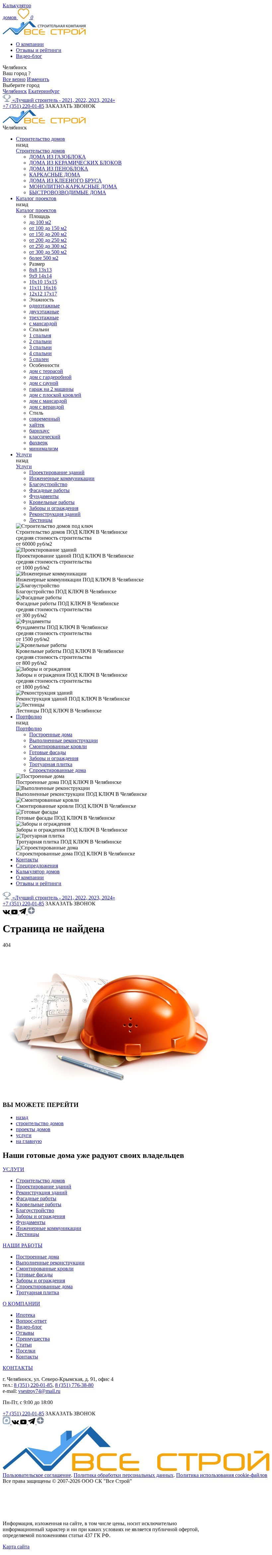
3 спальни (40, 347)
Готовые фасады (47, 752)
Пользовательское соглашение (37, 1475)
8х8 (33, 270)
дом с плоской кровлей (55, 395)
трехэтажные (44, 317)
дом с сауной (43, 383)
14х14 (45, 276)
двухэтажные (44, 311)
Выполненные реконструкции (63, 740)
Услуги (24, 454)
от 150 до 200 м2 (48, 234)
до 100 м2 (40, 222)
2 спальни (40, 341)
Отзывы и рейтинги (38, 50)
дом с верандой (46, 407)
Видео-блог (29, 56)
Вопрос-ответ (31, 1321)
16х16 (49, 288)
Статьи (24, 1345)
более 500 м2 (43, 258)
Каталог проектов (36, 198)
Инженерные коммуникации (62, 478)
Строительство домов (40, 139)
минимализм (43, 448)
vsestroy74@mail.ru (39, 1391)
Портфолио (29, 716)
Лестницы (40, 520)
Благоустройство (48, 484)
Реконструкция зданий (55, 514)
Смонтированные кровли (58, 746)
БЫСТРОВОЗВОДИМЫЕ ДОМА (67, 192)
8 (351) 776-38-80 (74, 1385)
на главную (29, 1141)
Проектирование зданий (57, 472)
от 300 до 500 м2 (48, 252)
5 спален (39, 359)
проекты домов (33, 1129)
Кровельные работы (52, 502)
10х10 (36, 282)
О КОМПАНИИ (21, 1303)
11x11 (36, 288)
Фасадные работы (49, 490)
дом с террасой (46, 371)
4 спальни (40, 353)
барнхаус (39, 431)
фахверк (38, 442)
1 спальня (40, 335)
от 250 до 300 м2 (48, 246)
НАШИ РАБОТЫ (22, 1245)
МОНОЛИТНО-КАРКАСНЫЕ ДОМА (73, 186)
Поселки (25, 1350)
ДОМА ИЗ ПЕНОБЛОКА (58, 168)
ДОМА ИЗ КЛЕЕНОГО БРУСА (65, 180)
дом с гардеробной (50, 377)
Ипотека (25, 1315)
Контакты (27, 859)
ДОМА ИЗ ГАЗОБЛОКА (57, 157)
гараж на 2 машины (51, 389)
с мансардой (43, 323)
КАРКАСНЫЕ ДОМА (54, 174)
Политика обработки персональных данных (123, 1475)
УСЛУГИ (13, 1169)
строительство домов (40, 1123)
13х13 (45, 270)
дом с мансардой (48, 401)
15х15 (50, 282)
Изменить (38, 79)
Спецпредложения (37, 865)
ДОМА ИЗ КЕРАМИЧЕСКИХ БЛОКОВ (75, 162)
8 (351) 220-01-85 (33, 1385)
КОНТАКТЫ (18, 1368)
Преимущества (33, 1339)
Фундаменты (44, 496)
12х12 (36, 294)
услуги (24, 1135)
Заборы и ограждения (53, 508)
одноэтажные (44, 305)
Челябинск (15, 91)
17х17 (50, 294)
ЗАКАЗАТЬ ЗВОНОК (70, 106)
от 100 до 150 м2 (48, 228)
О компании (30, 44)
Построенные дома (50, 734)
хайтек (36, 425)
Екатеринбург (44, 91)
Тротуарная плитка (50, 764)
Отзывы (25, 1333)
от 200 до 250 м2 (48, 240)
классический (44, 436)
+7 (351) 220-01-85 (23, 106)
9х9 (33, 276)
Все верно (14, 79)
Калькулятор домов (38, 871)
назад (22, 1117)
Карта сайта (16, 1546)
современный (44, 419)
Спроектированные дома (57, 770)
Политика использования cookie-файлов (221, 1475)
